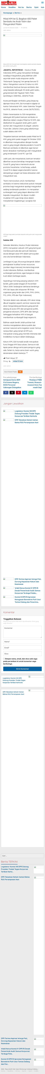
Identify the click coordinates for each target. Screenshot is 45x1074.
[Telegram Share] (24, 392)
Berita (24, 1071)
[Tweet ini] (12, 392)
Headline (10, 1071)
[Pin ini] (18, 392)
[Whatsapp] (31, 392)
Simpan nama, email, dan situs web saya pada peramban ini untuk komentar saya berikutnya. (20, 661)
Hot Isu (17, 1071)
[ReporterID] (9, 3)
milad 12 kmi (18, 361)
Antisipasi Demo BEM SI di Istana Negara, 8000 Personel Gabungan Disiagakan (12, 382)
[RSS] (20, 371)
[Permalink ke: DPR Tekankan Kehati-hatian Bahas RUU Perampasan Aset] (8, 498)
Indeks (36, 1071)
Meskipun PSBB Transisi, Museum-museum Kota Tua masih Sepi (34, 382)
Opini (30, 1071)
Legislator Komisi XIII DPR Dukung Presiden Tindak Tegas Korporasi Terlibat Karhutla (27, 413)
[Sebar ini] (5, 392)
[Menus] (42, 3)
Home (3, 1071)
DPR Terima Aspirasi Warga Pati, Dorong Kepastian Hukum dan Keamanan (28, 581)
